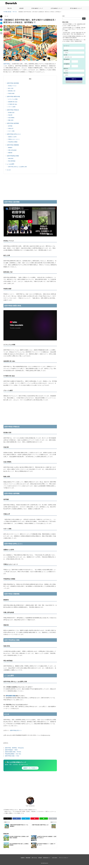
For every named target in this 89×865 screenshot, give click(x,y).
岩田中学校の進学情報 (13, 123)
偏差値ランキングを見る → (30, 768)
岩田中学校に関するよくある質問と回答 (17, 166)
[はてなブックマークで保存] (1, 23)
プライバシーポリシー (63, 857)
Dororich (46, 863)
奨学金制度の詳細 (10, 695)
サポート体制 (11, 131)
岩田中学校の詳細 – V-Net (12, 756)
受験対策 (10, 152)
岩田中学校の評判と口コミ (14, 134)
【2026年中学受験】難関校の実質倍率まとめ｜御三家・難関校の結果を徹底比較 (73, 37)
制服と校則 (10, 120)
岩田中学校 (6, 63)
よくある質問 (10, 164)
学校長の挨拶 (11, 93)
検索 (63, 16)
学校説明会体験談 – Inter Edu (13, 753)
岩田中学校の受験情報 (13, 145)
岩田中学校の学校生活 (13, 110)
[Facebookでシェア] (1, 20)
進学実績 (10, 125)
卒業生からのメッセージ (14, 139)
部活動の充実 (11, 112)
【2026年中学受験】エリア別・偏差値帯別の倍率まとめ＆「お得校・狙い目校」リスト (73, 24)
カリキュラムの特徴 (12, 99)
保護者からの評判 (12, 136)
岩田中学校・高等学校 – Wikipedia (14, 747)
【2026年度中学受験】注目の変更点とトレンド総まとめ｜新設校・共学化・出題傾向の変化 (73, 40)
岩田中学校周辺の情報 (13, 155)
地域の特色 (10, 158)
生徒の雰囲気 (11, 117)
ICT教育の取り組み (12, 104)
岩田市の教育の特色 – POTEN (13, 751)
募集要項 (10, 147)
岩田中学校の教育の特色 (13, 96)
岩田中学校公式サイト (16, 730)
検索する (74, 79)
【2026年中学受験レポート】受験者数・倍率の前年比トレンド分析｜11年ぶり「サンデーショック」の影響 (73, 29)
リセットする (74, 81)
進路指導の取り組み (12, 101)
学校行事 (10, 115)
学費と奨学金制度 (12, 150)
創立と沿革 (10, 88)
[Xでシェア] (1, 16)
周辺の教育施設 (11, 161)
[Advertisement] (30, 187)
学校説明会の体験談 (12, 141)
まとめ (9, 170)
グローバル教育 (11, 106)
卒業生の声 (10, 128)
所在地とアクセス (12, 85)
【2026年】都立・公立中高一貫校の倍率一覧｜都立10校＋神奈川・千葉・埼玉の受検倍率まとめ (73, 33)
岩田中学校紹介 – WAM (11, 750)
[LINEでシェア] (1, 30)
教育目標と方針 (11, 90)
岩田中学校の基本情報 (13, 83)
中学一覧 (6, 16)
